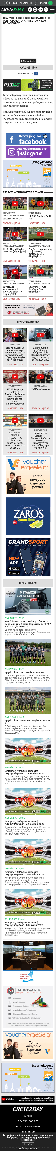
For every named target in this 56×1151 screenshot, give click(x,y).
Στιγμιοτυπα (9, 213)
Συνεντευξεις (15, 344)
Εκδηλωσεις (28, 60)
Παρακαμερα (40, 386)
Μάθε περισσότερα (28, 1148)
